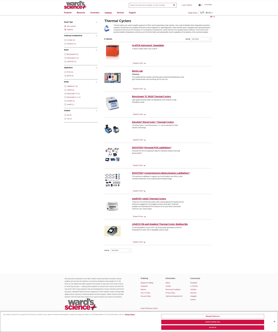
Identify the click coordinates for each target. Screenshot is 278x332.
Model (66, 82)
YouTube (193, 289)
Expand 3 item (138, 114)
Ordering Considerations (73, 35)
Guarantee (144, 286)
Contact (168, 286)
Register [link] (189, 5)
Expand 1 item (138, 165)
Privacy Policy (170, 293)
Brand (66, 50)
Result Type (68, 22)
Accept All (212, 327)
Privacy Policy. (130, 314)
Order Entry (192, 13)
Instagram (193, 296)
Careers (193, 299)
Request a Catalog (147, 283)
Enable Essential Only (212, 322)
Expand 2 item (138, 63)
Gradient (67, 110)
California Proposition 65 (173, 296)
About (167, 283)
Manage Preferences (213, 316)
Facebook (193, 283)
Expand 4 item (138, 216)
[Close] (274, 321)
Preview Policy (146, 296)
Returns (143, 289)
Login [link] (183, 5)
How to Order (145, 293)
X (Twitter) (194, 286)
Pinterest (193, 293)
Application (68, 67)
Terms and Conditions (172, 289)
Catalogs (108, 13)
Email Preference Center (149, 308)
